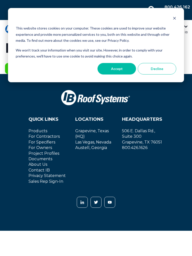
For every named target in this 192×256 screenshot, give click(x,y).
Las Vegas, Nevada (93, 142)
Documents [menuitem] (40, 158)
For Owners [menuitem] (40, 147)
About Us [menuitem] (37, 164)
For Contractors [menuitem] (44, 136)
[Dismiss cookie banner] (174, 19)
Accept (117, 68)
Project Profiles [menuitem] (43, 153)
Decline (157, 68)
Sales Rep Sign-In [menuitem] (45, 181)
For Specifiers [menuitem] (41, 142)
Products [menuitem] (37, 130)
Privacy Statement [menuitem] (47, 175)
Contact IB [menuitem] (39, 170)
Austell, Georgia (91, 147)
